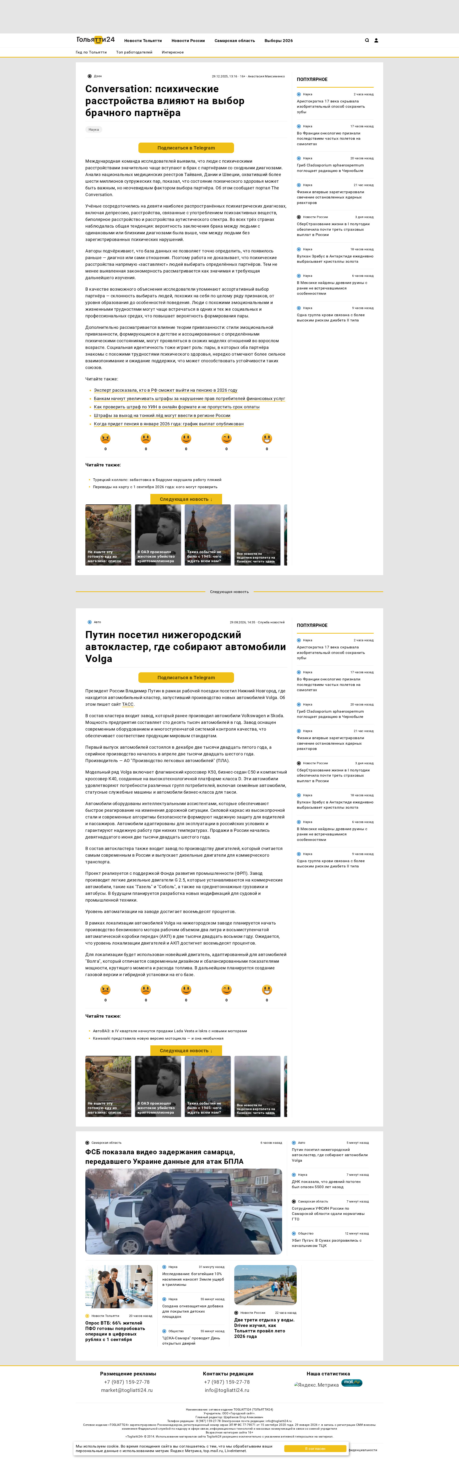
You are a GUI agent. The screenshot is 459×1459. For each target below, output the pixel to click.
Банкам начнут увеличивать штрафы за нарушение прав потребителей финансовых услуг (189, 398)
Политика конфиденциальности (352, 1450)
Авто (97, 622)
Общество (305, 1233)
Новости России (315, 217)
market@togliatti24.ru (127, 1390)
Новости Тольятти (105, 1316)
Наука (94, 129)
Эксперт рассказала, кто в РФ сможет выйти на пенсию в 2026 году (166, 390)
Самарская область (107, 1142)
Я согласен (315, 1448)
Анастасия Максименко (266, 76)
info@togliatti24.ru (227, 1390)
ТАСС (128, 704)
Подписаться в (186, 148)
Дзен (98, 76)
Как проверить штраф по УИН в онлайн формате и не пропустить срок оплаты (177, 406)
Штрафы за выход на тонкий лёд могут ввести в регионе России (162, 415)
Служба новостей (271, 622)
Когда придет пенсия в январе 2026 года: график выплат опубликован (169, 423)
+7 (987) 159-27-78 (127, 1382)
